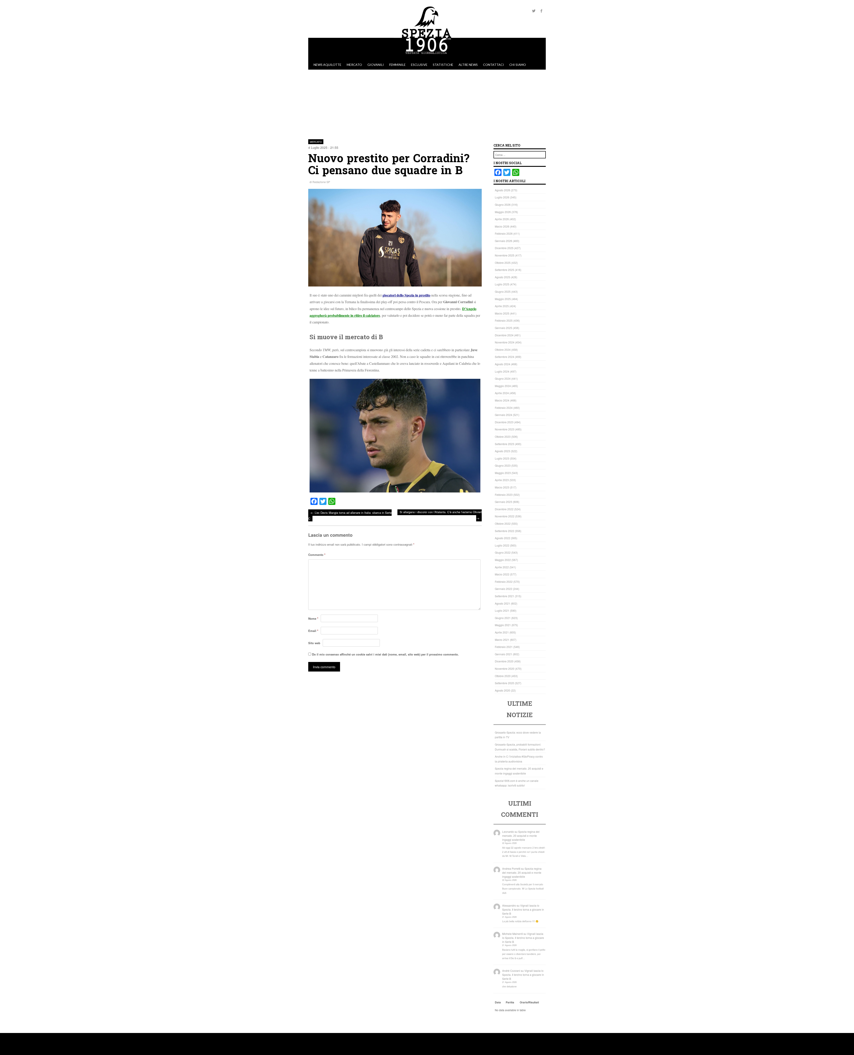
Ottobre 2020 (503, 676)
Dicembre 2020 (504, 661)
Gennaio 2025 (503, 328)
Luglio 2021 (502, 610)
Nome (313, 618)
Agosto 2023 (502, 451)
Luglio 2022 (502, 545)
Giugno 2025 (503, 291)
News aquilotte (327, 65)
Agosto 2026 (502, 190)
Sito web (314, 643)
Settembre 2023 (504, 444)
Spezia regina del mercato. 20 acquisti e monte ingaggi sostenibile (521, 835)
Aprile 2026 (502, 219)
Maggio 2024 (503, 386)
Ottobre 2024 (503, 349)
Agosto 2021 (502, 603)
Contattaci (493, 65)
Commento (316, 555)
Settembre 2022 (504, 531)
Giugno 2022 (503, 552)
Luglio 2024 (502, 371)
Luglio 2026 (502, 197)
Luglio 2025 (502, 284)
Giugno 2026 (503, 204)
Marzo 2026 (502, 226)
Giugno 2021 (503, 618)
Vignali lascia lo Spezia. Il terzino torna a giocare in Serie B (523, 909)
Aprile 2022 (502, 567)
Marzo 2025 (502, 313)
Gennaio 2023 (503, 502)
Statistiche (443, 65)
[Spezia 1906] (427, 57)
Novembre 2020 (504, 668)
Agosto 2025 (502, 277)
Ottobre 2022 (503, 523)
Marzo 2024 (502, 400)
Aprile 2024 (502, 393)
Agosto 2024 (502, 364)
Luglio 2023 (502, 458)
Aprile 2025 (502, 306)
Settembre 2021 (504, 596)
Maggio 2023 (503, 473)
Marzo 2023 (502, 487)
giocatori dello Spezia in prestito (406, 295)
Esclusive (419, 65)
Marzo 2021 (502, 639)
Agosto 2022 (502, 538)
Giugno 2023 (503, 465)
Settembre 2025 (504, 270)
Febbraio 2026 (504, 233)
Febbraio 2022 (504, 581)
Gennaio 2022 (503, 589)
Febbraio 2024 (504, 407)
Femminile (397, 65)
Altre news (468, 65)
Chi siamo (517, 65)
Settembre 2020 (504, 683)
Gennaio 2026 (503, 241)
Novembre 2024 (504, 342)
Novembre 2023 (504, 429)
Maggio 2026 (503, 212)
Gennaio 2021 (503, 654)
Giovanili (375, 65)
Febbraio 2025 (504, 320)
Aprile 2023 (502, 480)
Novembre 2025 (504, 255)
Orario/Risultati (529, 1002)
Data (498, 1002)
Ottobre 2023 (503, 436)
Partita (510, 1002)
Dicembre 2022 (504, 509)
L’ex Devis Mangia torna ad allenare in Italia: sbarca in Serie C (350, 515)
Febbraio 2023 (504, 494)
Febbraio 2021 (504, 647)
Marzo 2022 (502, 574)
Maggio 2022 (503, 560)
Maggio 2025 (503, 299)
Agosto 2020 (502, 690)
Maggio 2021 (503, 625)
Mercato (354, 65)
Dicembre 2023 (504, 422)
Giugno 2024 (503, 378)
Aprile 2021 (502, 632)
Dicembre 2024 (504, 335)
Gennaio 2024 (503, 415)
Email (313, 631)
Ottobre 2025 (503, 262)
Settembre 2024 (504, 357)
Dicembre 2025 (504, 248)
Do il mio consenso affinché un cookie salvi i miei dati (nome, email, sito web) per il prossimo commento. (385, 654)
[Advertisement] (427, 103)
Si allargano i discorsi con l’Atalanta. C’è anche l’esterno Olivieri (441, 515)
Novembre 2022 (504, 516)
